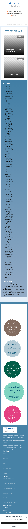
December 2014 (9, 267)
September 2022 (9, 149)
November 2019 (9, 198)
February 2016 (8, 248)
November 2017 (9, 234)
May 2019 (7, 208)
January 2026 (8, 93)
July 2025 (7, 101)
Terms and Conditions (9, 471)
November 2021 (9, 163)
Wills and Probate (12, 294)
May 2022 (7, 154)
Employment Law (12, 289)
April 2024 (7, 120)
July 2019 (7, 204)
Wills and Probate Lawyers (10, 502)
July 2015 (7, 257)
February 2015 (8, 264)
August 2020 (8, 183)
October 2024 (8, 113)
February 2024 (8, 123)
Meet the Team (7, 461)
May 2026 (7, 88)
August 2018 (8, 221)
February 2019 (8, 211)
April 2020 (7, 189)
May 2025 (7, 105)
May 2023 (7, 136)
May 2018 (7, 226)
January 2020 (8, 194)
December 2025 (9, 95)
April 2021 (7, 173)
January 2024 (8, 125)
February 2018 (8, 231)
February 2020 (8, 193)
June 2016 (7, 243)
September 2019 (9, 201)
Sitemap (5, 473)
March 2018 (8, 229)
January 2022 (8, 159)
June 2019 (7, 206)
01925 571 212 (15, 15)
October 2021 (8, 164)
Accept (14, 522)
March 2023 (8, 139)
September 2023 (9, 129)
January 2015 (8, 266)
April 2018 (7, 228)
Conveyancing (8, 286)
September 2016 (9, 238)
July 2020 (7, 184)
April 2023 (7, 138)
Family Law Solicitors (9, 499)
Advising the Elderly (8, 478)
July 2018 (7, 223)
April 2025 (7, 106)
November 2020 (9, 181)
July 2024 (7, 118)
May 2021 (7, 171)
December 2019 (9, 196)
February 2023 (8, 141)
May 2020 (7, 188)
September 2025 (9, 100)
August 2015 (8, 256)
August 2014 (8, 274)
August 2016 (8, 239)
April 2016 (7, 246)
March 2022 (8, 158)
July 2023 (7, 133)
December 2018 (9, 214)
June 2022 (7, 153)
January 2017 (8, 236)
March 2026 (8, 90)
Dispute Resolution (16, 286)
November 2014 (9, 269)
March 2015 (8, 262)
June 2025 (7, 103)
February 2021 (8, 176)
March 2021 (8, 174)
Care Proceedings (8, 481)
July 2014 (7, 276)
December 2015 (9, 251)
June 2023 (7, 134)
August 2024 (8, 116)
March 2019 (8, 209)
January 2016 (8, 249)
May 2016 (7, 244)
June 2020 (7, 186)
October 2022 (8, 148)
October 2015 (8, 252)
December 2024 (9, 111)
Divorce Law (6, 491)
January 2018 (8, 233)
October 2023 (8, 128)
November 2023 (9, 126)
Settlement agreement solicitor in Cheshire (13, 496)
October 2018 (8, 218)
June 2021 (7, 169)
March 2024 (8, 121)
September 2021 (9, 166)
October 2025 (8, 98)
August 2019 (8, 203)
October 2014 (8, 271)
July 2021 (7, 168)
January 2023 (8, 143)
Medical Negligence (16, 292)
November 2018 (9, 216)
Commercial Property (10, 284)
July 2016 (7, 241)
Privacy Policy (7, 468)
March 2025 (8, 108)
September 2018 (9, 219)
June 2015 (7, 259)
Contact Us (6, 456)
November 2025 (9, 96)
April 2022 (7, 156)
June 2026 (7, 86)
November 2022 (9, 146)
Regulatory (6, 466)
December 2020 (9, 179)
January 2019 (8, 213)
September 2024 (9, 115)
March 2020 (8, 191)
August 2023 (8, 131)
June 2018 (7, 224)
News (4, 463)
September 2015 (9, 254)
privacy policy (20, 519)
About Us (5, 458)
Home (4, 453)
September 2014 (9, 272)
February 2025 (8, 110)
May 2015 (7, 261)
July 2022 (7, 151)
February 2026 (8, 91)
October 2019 (8, 199)
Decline (14, 526)
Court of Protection (9, 488)
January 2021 (8, 178)
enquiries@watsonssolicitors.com (15, 13)
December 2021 (9, 161)
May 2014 (7, 277)
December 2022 (9, 144)
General (9, 292)
